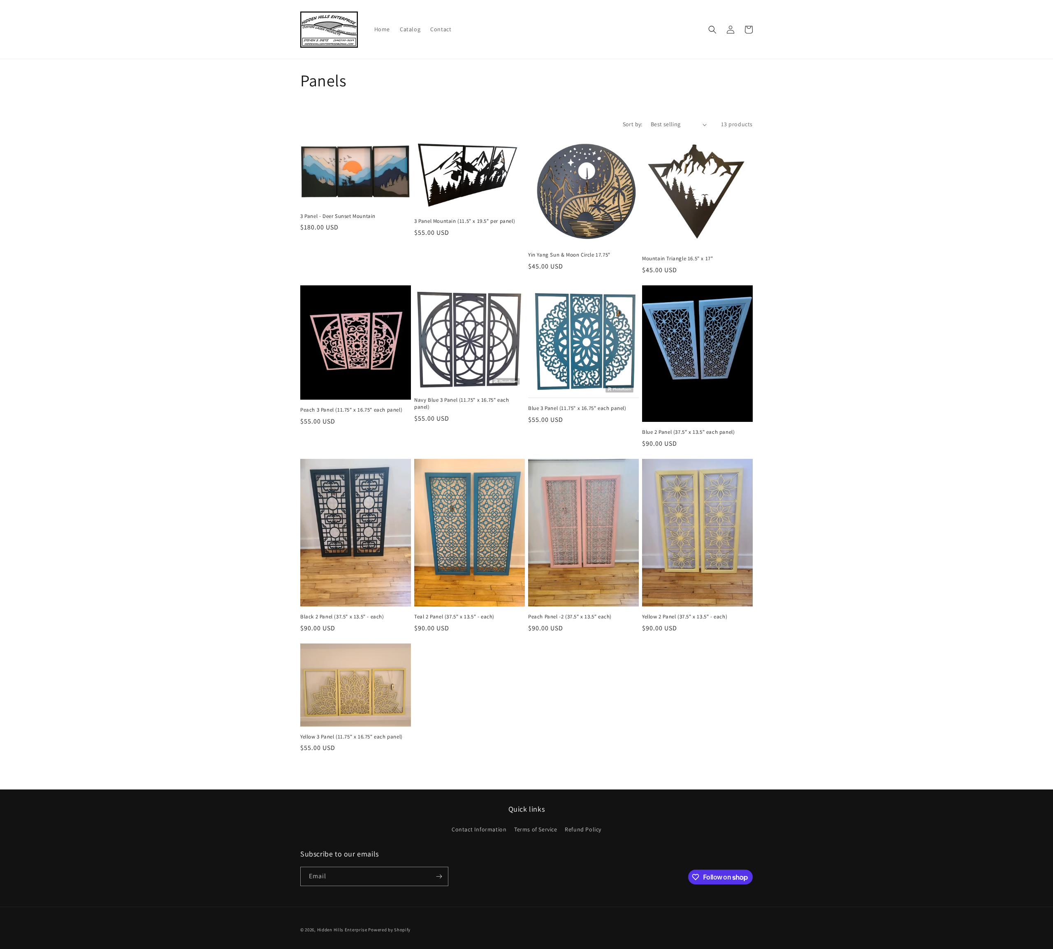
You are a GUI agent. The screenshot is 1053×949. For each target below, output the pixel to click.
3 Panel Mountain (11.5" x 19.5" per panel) (464, 221)
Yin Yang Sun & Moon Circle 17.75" (569, 255)
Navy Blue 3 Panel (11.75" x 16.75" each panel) (461, 403)
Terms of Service (535, 829)
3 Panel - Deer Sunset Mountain (338, 216)
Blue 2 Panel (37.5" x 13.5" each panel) (688, 432)
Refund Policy (583, 829)
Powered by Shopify (389, 930)
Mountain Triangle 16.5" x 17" (677, 258)
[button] (712, 30)
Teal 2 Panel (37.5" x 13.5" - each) (454, 616)
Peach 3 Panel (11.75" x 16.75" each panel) (351, 410)
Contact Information (479, 829)
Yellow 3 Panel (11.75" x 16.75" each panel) (351, 737)
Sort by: (632, 124)
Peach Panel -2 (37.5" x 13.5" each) (570, 616)
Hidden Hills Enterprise (342, 930)
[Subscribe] (439, 876)
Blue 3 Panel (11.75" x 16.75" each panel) (577, 408)
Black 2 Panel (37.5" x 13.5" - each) (342, 616)
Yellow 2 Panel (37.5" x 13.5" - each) (684, 616)
